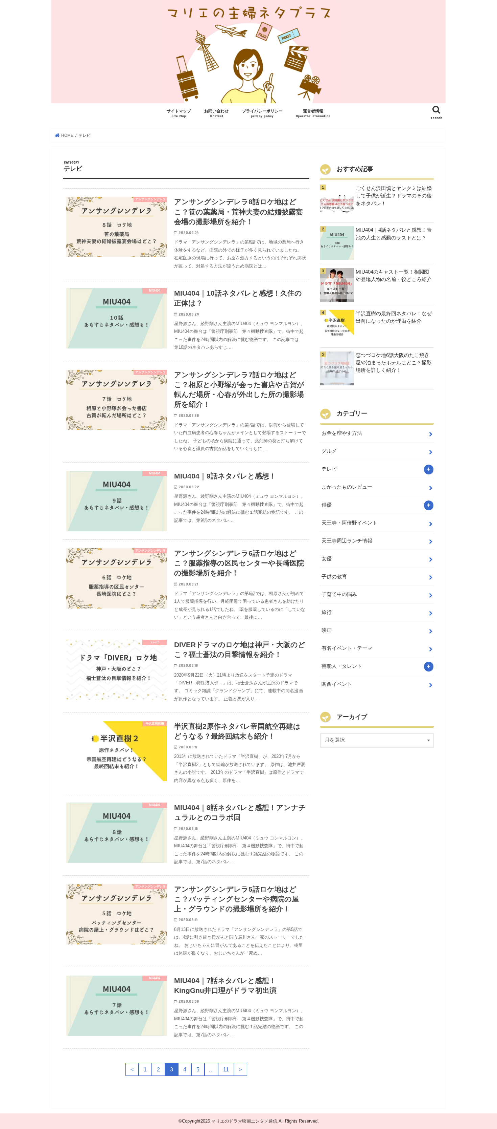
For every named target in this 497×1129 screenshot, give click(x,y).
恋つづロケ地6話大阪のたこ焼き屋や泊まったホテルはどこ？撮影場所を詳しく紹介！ (394, 363)
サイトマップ (179, 113)
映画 (327, 630)
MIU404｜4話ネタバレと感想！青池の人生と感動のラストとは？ (394, 233)
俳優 (327, 505)
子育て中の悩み (339, 594)
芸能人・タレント (342, 666)
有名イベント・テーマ (347, 648)
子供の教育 (334, 576)
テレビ (329, 469)
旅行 (327, 612)
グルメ (329, 451)
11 (226, 1069)
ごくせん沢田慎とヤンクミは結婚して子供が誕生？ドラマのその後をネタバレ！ (394, 196)
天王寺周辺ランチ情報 (347, 541)
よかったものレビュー (347, 487)
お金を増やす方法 (342, 433)
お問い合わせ (216, 113)
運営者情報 (313, 113)
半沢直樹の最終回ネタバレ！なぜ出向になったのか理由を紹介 (394, 317)
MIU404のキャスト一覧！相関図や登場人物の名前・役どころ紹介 (394, 275)
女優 (327, 558)
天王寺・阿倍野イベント (349, 523)
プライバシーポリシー (262, 113)
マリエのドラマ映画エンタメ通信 (244, 1121)
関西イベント (337, 684)
